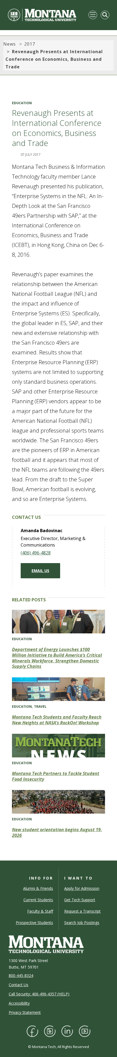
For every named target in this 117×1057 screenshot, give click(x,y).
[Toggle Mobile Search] (105, 15)
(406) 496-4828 (36, 553)
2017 (29, 44)
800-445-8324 (21, 975)
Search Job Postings (81, 922)
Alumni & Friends (38, 888)
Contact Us (18, 984)
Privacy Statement (25, 1012)
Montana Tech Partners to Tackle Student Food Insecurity (55, 776)
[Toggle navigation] (92, 15)
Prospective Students (34, 922)
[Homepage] (42, 15)
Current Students (38, 899)
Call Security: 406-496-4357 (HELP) (39, 993)
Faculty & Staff (40, 911)
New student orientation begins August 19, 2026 (57, 832)
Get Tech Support (79, 899)
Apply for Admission (81, 888)
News (9, 44)
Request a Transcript (82, 911)
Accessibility (19, 1003)
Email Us (40, 570)
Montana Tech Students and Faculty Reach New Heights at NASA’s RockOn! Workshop (56, 720)
